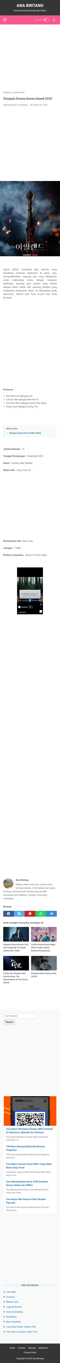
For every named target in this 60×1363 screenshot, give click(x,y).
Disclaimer (43, 1348)
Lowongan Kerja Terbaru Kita (21, 1326)
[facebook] (8, 914)
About (12, 1348)
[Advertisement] (30, 58)
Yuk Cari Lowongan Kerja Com (21, 1331)
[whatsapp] (40, 914)
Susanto (10, 1296)
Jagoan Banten (14, 1306)
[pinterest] (30, 914)
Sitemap (32, 1348)
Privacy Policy (30, 1352)
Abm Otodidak (13, 1321)
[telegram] (51, 914)
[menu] (6, 19)
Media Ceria (12, 1301)
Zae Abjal (11, 1292)
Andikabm (11, 1316)
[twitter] (19, 914)
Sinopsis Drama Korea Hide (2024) (25, 433)
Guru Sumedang (14, 1311)
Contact (21, 1348)
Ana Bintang (30, 5)
